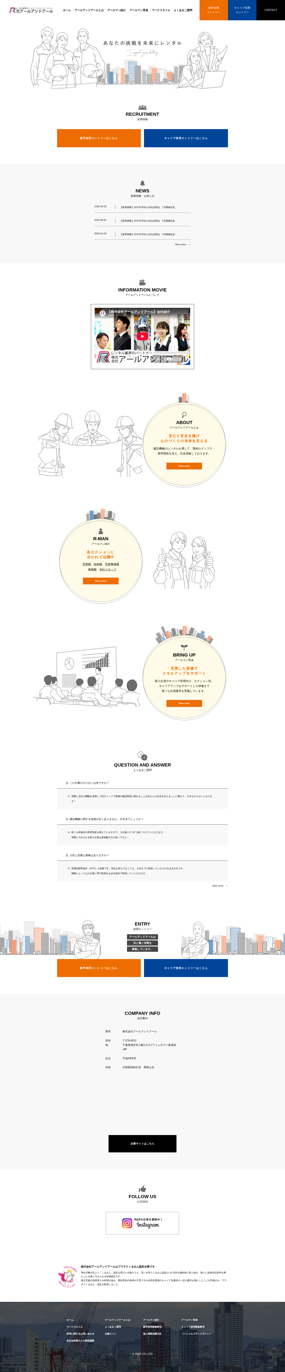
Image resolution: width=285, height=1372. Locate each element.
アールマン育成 (139, 10)
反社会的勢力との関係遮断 (80, 1340)
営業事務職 (112, 564)
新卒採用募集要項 (152, 1326)
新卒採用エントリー (213, 10)
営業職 (86, 564)
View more (184, 466)
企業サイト (110, 1333)
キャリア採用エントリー (242, 10)
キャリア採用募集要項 (193, 1326)
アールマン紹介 (116, 10)
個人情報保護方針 (152, 1333)
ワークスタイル (161, 10)
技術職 (98, 564)
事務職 (92, 569)
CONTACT (270, 10)
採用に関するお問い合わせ (80, 1333)
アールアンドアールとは (89, 10)
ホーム (67, 10)
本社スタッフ (107, 569)
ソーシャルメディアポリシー (196, 1333)
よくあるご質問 (183, 10)
